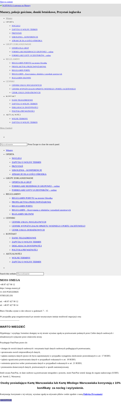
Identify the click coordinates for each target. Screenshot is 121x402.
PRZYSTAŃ (17, 166)
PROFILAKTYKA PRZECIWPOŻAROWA (31, 202)
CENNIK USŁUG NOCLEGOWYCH (29, 222)
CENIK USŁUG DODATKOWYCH (28, 230)
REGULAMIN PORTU (22, 206)
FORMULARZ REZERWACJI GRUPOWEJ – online (36, 186)
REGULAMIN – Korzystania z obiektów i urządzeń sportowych (41, 210)
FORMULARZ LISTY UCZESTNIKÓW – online (34, 190)
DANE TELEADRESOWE (24, 238)
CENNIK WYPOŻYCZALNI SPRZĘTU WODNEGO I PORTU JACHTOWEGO (48, 226)
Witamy (9, 150)
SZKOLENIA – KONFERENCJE (27, 170)
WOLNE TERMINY (21, 258)
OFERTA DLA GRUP (21, 182)
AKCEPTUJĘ (6, 400)
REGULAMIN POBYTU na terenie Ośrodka (32, 198)
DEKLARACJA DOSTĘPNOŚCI (27, 246)
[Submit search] (45, 274)
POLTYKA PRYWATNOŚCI (25, 250)
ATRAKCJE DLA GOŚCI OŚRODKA (29, 174)
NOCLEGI (17, 158)
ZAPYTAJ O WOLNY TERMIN (26, 162)
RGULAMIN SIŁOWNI (23, 214)
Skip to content (6, 2)
